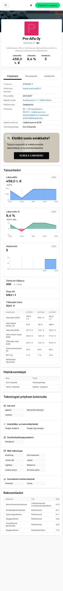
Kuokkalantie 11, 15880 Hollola (37, 100)
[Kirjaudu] (31, 5)
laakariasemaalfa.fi (32, 88)
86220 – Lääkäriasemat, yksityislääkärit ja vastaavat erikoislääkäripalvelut (36, 115)
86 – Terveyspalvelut (32, 109)
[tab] (13, 76)
